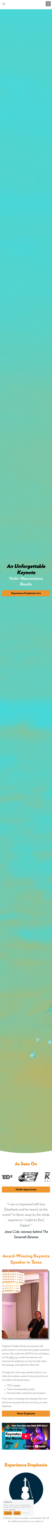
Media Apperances (26, 1189)
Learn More (12, 1509)
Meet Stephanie (26, 1413)
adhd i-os (13, 1357)
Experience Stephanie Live (26, 593)
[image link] (26, 5)
